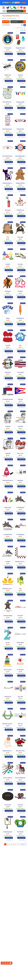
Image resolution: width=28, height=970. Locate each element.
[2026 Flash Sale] (14, 3)
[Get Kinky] (20, 282)
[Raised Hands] (7, 498)
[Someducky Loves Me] (7, 580)
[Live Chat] (14, 7)
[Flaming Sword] (20, 309)
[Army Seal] (20, 66)
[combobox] (15, 11)
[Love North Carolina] (7, 390)
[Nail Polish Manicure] (7, 471)
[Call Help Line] (11, 7)
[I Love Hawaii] (20, 363)
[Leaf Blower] (7, 282)
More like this (9, 56)
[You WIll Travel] (20, 201)
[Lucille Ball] (7, 417)
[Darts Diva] (20, 796)
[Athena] (7, 309)
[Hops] (20, 580)
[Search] (24, 11)
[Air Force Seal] (7, 39)
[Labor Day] (20, 688)
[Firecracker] (7, 201)
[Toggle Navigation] (3, 7)
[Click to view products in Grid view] (25, 25)
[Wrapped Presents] (20, 39)
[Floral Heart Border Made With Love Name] (7, 147)
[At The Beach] (20, 661)
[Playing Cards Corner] (20, 553)
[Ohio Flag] (20, 390)
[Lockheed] (7, 553)
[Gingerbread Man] (20, 174)
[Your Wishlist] (21, 7)
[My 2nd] (7, 634)
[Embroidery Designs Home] (7, 7)
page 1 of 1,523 (20, 27)
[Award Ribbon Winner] (20, 147)
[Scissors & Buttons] (7, 769)
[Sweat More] (7, 363)
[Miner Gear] (20, 228)
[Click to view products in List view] (22, 25)
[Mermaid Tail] (7, 688)
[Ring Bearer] (20, 471)
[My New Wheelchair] (20, 769)
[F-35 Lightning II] (20, 498)
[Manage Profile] (18, 7)
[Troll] (7, 228)
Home (3, 18)
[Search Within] (24, 21)
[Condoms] (7, 255)
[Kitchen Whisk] (20, 634)
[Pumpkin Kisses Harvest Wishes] (7, 742)
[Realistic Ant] (7, 66)
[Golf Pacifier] (20, 823)
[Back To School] (7, 661)
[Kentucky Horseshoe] (7, 715)
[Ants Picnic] (20, 607)
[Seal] (20, 336)
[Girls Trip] (20, 715)
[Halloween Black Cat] (7, 174)
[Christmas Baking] (7, 607)
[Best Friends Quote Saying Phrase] (7, 120)
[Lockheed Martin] (7, 525)
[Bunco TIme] (20, 444)
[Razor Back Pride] (20, 742)
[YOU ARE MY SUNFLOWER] (7, 93)
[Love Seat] (7, 336)
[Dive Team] (20, 255)
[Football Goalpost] (7, 823)
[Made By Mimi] (20, 120)
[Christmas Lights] (20, 93)
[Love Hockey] (7, 796)
